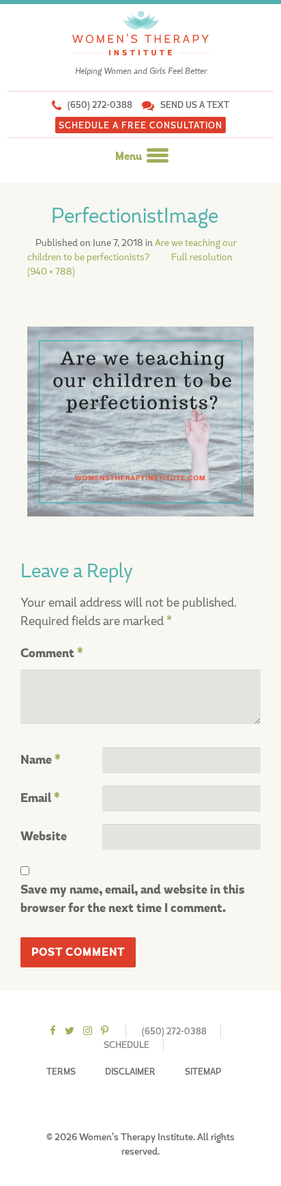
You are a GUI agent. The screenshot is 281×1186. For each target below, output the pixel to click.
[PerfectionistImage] (140, 420)
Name (40, 760)
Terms (61, 1071)
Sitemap (203, 1071)
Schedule (126, 1045)
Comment (51, 653)
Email (40, 798)
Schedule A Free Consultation (140, 125)
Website (43, 836)
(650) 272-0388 (100, 105)
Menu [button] (129, 156)
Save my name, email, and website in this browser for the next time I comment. (132, 899)
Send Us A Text (194, 105)
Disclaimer (130, 1071)
